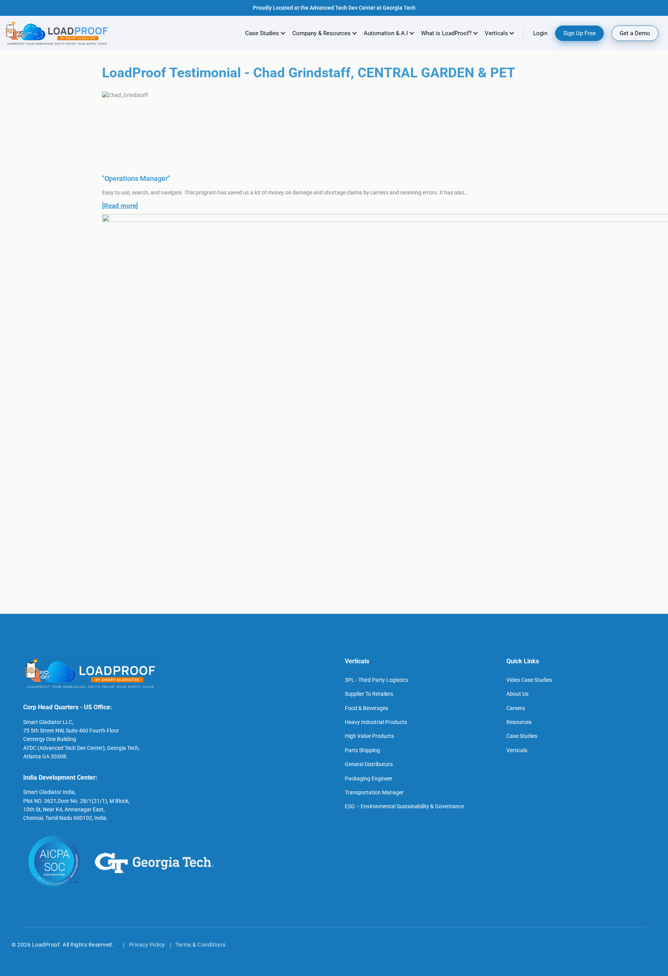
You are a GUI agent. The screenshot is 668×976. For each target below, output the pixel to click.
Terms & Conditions (200, 945)
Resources (519, 722)
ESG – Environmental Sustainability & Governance (404, 806)
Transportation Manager (374, 792)
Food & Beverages (366, 708)
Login (540, 33)
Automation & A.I (386, 33)
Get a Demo (635, 33)
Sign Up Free (579, 33)
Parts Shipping (362, 750)
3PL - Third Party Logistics (376, 680)
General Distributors (369, 764)
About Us (517, 694)
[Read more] (120, 206)
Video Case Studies (529, 680)
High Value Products (369, 736)
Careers (515, 708)
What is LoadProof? (446, 33)
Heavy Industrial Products (376, 722)
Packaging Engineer (368, 778)
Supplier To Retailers (369, 694)
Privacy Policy (147, 945)
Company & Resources (321, 33)
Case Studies (262, 33)
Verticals (516, 750)
